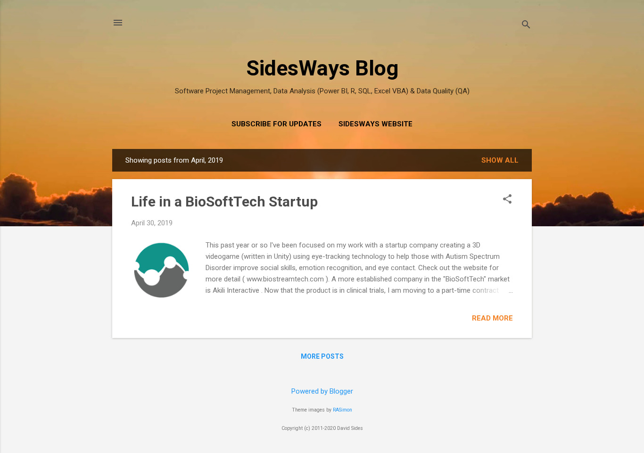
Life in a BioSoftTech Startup (224, 201)
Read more (492, 318)
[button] (507, 199)
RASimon (342, 410)
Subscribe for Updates (276, 124)
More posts (322, 356)
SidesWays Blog (322, 68)
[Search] (526, 25)
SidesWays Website (376, 124)
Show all (500, 160)
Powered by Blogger (322, 391)
